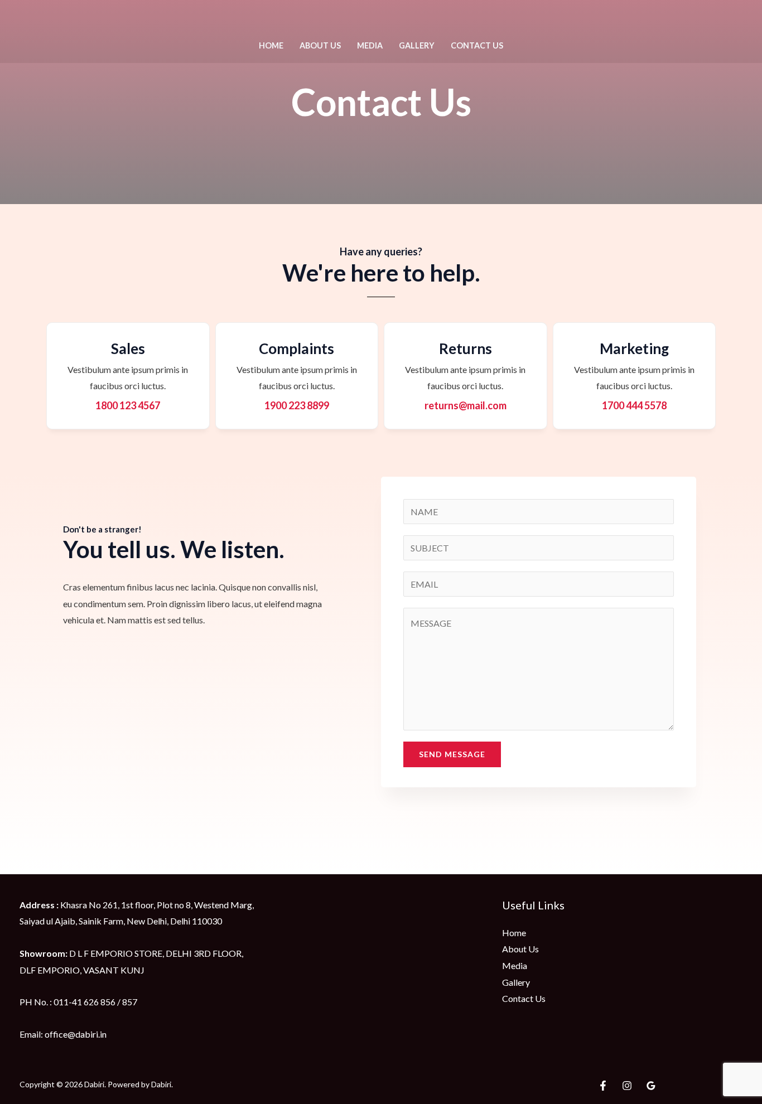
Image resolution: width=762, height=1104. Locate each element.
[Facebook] (603, 1086)
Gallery (417, 45)
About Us (320, 45)
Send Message (452, 754)
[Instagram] (627, 1086)
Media (370, 45)
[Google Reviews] (651, 1086)
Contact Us (477, 45)
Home (271, 45)
